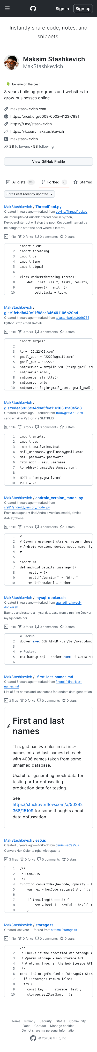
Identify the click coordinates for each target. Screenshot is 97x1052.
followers (20, 146)
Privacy (29, 1021)
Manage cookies (62, 1026)
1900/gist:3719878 (69, 413)
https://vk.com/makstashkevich (37, 131)
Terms (15, 1021)
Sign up (83, 8)
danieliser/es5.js (67, 845)
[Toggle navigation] (7, 8)
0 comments (48, 237)
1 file (12, 237)
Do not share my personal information (49, 1030)
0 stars (69, 237)
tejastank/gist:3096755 (72, 318)
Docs (26, 1026)
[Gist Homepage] (33, 8)
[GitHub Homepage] (33, 1038)
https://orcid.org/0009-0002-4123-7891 (44, 116)
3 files (13, 700)
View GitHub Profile (48, 161)
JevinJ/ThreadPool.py (71, 211)
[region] (48, 269)
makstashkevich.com (28, 109)
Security (46, 1021)
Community (77, 1021)
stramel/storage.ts (64, 930)
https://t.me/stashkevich (31, 124)
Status (60, 1021)
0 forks (27, 237)
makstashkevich (24, 139)
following (43, 146)
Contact (40, 1026)
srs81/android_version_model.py (27, 507)
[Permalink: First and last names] (9, 726)
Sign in (62, 8)
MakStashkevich (18, 206)
